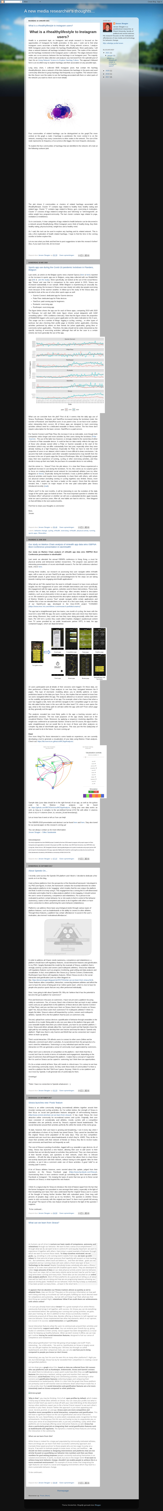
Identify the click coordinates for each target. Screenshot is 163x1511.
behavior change (40, 531)
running (92, 531)
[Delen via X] (84, 255)
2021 (108, 53)
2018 (108, 74)
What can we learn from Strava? (44, 1223)
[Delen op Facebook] (86, 255)
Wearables (42, 533)
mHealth (73, 531)
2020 (108, 71)
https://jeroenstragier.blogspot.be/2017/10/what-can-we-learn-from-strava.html (62, 980)
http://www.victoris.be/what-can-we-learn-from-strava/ (50, 1115)
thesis (41, 474)
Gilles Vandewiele (49, 832)
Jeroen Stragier (34, 832)
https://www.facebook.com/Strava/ (83, 1172)
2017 (108, 77)
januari (110, 55)
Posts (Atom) (45, 1496)
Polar (94, 437)
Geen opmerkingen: (67, 255)
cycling (50, 531)
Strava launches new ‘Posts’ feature (46, 1103)
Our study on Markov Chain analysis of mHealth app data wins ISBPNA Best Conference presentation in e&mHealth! (62, 545)
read (46, 486)
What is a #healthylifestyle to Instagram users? (51, 25)
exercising (65, 531)
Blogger (98, 1505)
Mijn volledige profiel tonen (113, 43)
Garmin (32, 439)
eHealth (57, 531)
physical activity (82, 531)
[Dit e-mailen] (79, 255)
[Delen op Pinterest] (88, 255)
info (34, 280)
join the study (43, 280)
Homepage (63, 1490)
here (82, 275)
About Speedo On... (38, 871)
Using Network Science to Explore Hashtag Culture (58, 60)
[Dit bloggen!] (81, 255)
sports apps (33, 533)
